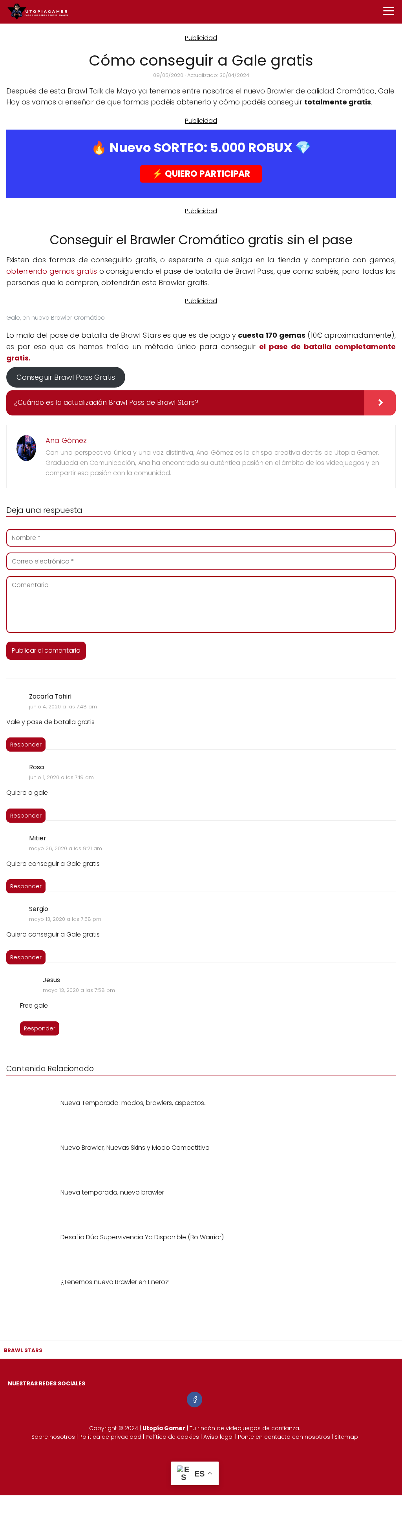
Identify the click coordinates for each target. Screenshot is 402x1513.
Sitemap (346, 1437)
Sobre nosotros (53, 1437)
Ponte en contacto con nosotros (284, 1437)
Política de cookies (172, 1437)
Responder (26, 744)
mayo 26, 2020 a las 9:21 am (65, 848)
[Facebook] (194, 1399)
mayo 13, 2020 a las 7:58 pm (65, 919)
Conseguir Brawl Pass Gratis (65, 377)
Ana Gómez (66, 440)
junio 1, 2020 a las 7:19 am (61, 777)
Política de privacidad (110, 1437)
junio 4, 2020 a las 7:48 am (63, 706)
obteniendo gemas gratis (51, 271)
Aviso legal (218, 1437)
